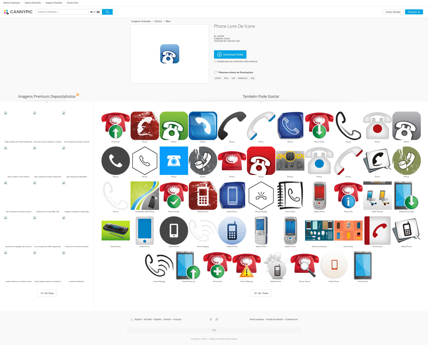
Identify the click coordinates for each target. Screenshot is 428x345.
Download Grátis (233, 54)
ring (252, 78)
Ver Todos (263, 293)
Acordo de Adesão (274, 319)
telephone (242, 78)
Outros (227, 38)
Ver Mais (49, 293)
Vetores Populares (11, 3)
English (138, 319)
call (233, 78)
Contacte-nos (291, 319)
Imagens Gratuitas (54, 3)
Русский (147, 319)
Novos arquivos (257, 319)
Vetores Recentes (33, 3)
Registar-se (414, 12)
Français (177, 319)
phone (218, 78)
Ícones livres (72, 3)
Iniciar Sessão (393, 12)
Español (157, 319)
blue (226, 78)
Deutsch (167, 319)
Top (214, 330)
